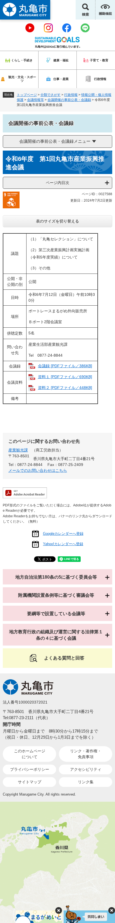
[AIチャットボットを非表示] (111, 910)
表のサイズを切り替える (57, 221)
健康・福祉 (61, 60)
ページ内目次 (57, 182)
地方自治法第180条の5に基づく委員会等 (56, 577)
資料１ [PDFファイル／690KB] (65, 376)
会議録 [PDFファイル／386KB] (65, 366)
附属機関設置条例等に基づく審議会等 (56, 595)
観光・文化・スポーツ (22, 78)
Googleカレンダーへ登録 (63, 533)
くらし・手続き (22, 60)
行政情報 (100, 79)
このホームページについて (29, 754)
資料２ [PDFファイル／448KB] (65, 387)
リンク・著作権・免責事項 (85, 754)
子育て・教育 (99, 60)
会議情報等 (35, 100)
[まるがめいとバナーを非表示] (58, 910)
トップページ (27, 95)
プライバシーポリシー (29, 769)
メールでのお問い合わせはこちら (37, 470)
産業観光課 (18, 450)
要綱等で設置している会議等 (56, 613)
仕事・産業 (61, 79)
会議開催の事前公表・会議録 (69, 100)
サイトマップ (29, 782)
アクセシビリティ (85, 769)
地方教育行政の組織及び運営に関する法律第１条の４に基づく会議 (56, 634)
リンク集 (86, 782)
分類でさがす (50, 95)
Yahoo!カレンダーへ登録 (63, 544)
